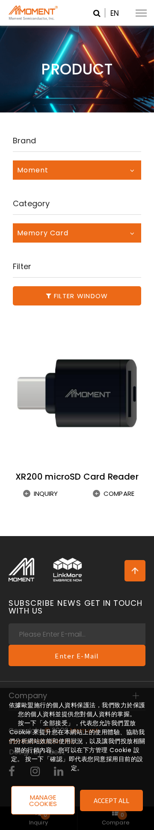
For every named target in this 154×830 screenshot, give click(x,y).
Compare (119, 493)
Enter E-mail (77, 655)
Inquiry (46, 493)
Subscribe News (75, 607)
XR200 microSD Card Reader (77, 477)
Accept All (112, 800)
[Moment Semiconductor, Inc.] (21, 570)
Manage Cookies (43, 800)
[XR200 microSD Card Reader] (77, 393)
